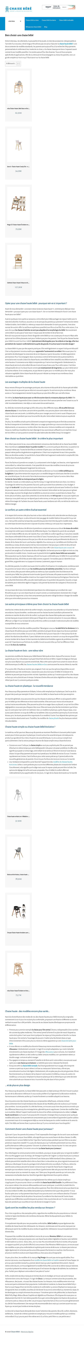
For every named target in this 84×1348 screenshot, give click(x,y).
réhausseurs (49, 1052)
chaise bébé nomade (29, 1066)
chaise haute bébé (66, 44)
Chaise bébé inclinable (66, 20)
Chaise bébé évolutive (49, 20)
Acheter (19, 100)
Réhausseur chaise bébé (33, 27)
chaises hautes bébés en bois (37, 664)
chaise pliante (54, 718)
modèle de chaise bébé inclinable (46, 1260)
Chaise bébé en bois (32, 20)
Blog (45, 27)
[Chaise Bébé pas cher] (18, 9)
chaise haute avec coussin (63, 548)
